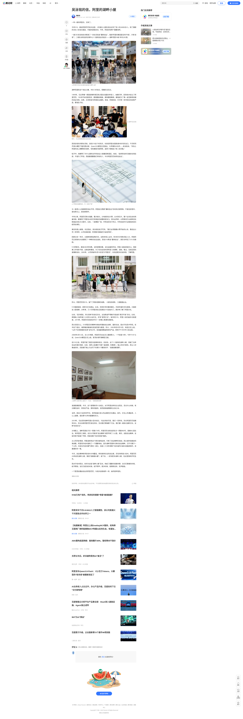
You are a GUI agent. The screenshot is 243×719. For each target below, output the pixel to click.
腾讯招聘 (112, 705)
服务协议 (89, 705)
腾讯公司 (101, 713)
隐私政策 (95, 705)
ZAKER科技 (75, 549)
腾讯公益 (118, 705)
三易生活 (74, 640)
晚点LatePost (76, 610)
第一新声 (74, 579)
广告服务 (106, 705)
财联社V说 (81, 518)
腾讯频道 (130, 705)
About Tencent (82, 705)
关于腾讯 (74, 705)
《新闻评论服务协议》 (97, 647)
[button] (166, 16)
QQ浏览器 (124, 705)
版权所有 (106, 713)
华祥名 (74, 503)
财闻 (73, 594)
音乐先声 (74, 564)
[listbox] (104, 565)
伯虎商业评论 (76, 625)
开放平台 (100, 705)
